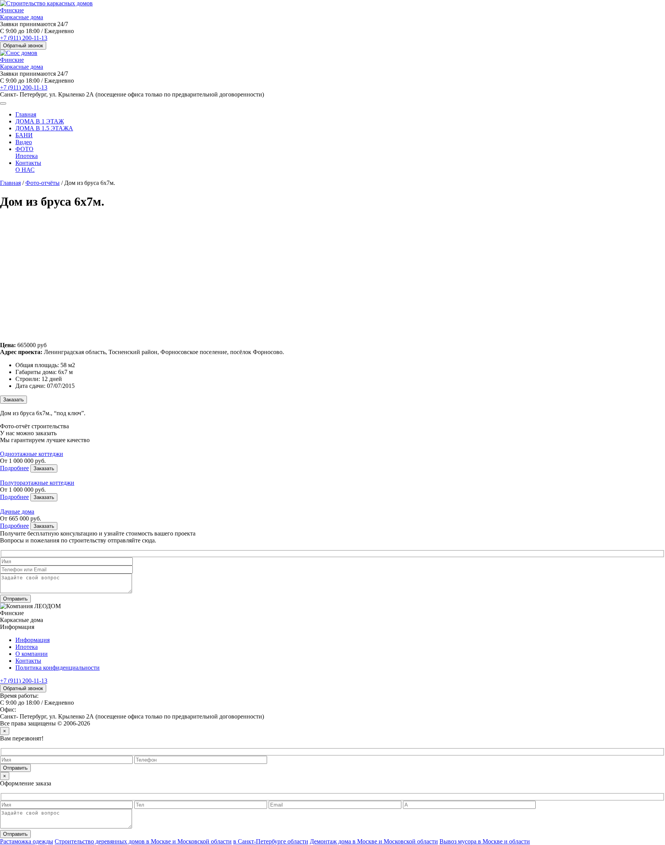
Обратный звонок (23, 45)
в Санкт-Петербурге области (270, 841)
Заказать (13, 400)
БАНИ (24, 135)
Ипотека (26, 156)
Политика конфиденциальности (57, 667)
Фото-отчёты (42, 183)
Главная (25, 114)
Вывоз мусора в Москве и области (484, 841)
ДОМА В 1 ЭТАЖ (39, 121)
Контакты (28, 163)
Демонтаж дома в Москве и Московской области (374, 841)
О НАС (25, 169)
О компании (31, 653)
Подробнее (14, 468)
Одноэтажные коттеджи (31, 454)
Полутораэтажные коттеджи (37, 482)
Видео (23, 142)
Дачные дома (17, 511)
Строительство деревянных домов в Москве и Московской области (143, 841)
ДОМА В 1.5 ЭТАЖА (44, 128)
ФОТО (24, 149)
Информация (32, 640)
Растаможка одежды (26, 841)
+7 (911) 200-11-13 (23, 38)
